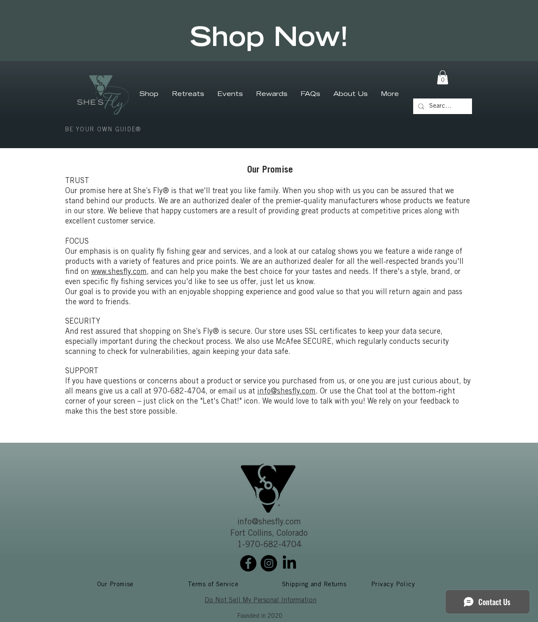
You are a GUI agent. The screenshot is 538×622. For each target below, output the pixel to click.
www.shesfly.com (119, 272)
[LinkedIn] (289, 563)
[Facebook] (248, 563)
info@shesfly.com (286, 392)
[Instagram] (269, 563)
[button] (442, 77)
